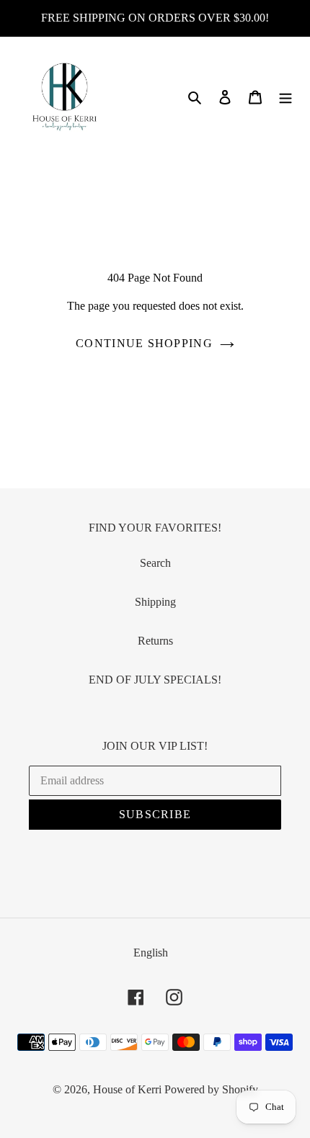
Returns (155, 641)
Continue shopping (144, 343)
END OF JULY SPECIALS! (155, 679)
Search (155, 563)
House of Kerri (127, 1089)
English (150, 952)
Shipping (155, 602)
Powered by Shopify (211, 1089)
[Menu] (285, 96)
